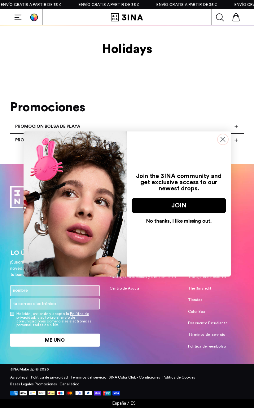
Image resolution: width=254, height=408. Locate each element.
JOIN (178, 205)
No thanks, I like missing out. (179, 221)
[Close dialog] (222, 139)
